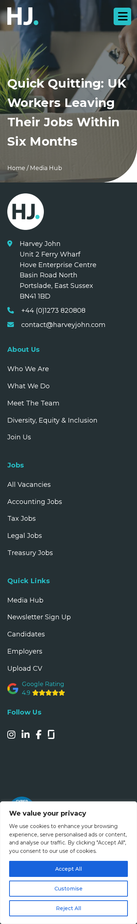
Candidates (26, 634)
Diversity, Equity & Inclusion (52, 420)
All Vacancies (29, 485)
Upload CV (24, 669)
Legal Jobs (24, 536)
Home (16, 168)
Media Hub (46, 168)
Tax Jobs (21, 519)
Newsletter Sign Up (39, 617)
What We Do (28, 386)
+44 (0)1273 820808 (53, 311)
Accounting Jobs (34, 502)
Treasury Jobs (30, 553)
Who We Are (28, 369)
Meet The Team (33, 403)
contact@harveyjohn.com (63, 325)
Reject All (68, 908)
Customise (68, 888)
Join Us (19, 437)
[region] (68, 862)
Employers (24, 651)
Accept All (68, 869)
